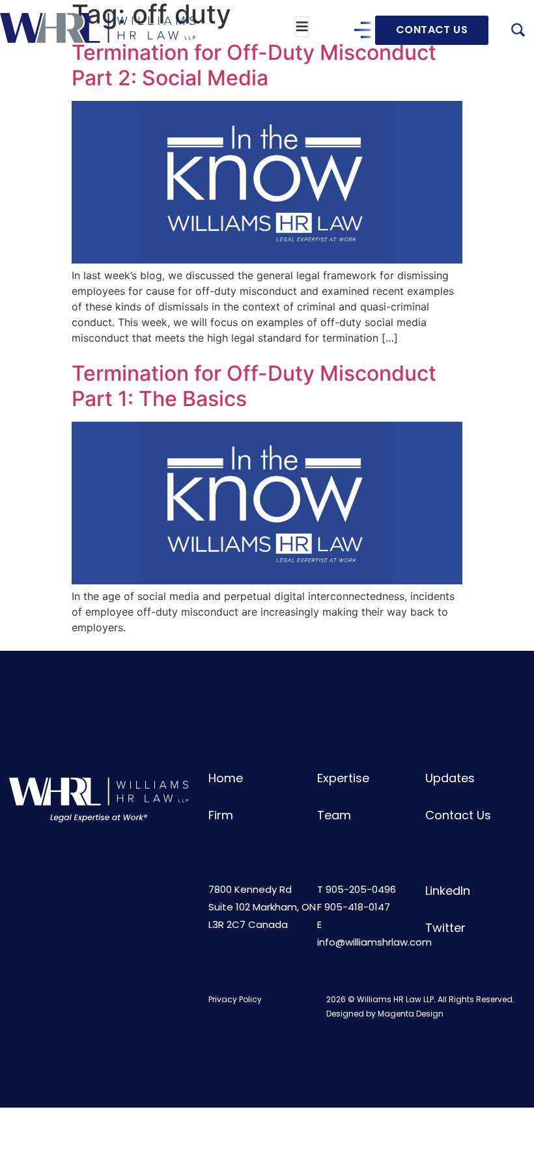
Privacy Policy (235, 999)
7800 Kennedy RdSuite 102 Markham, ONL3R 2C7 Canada (262, 906)
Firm (220, 815)
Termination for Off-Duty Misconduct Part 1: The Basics (254, 386)
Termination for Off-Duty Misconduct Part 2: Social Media (254, 65)
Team (334, 815)
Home (225, 778)
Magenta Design (410, 1013)
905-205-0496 (361, 889)
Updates (450, 778)
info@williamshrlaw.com (374, 942)
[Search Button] (517, 32)
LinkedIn (447, 890)
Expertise (343, 778)
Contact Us (458, 815)
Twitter (445, 928)
